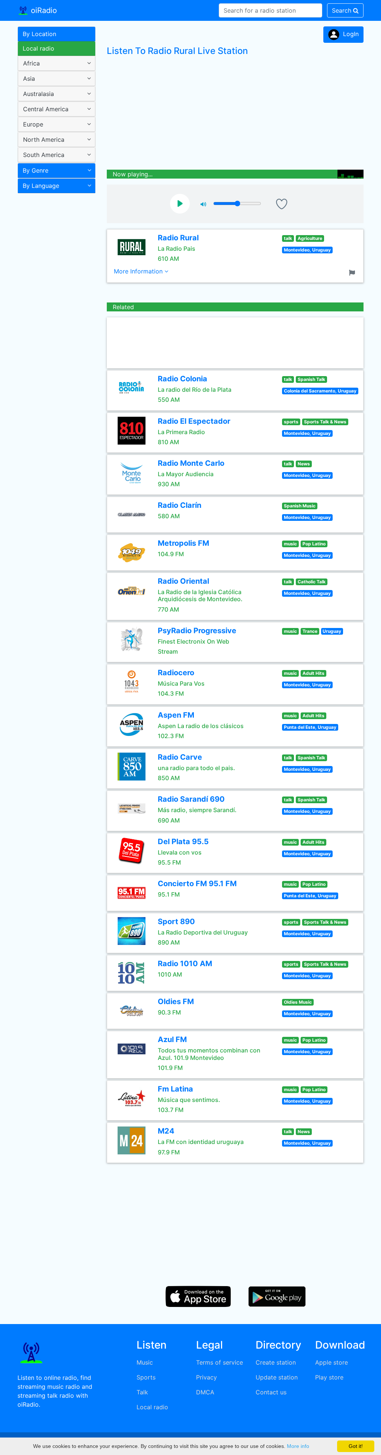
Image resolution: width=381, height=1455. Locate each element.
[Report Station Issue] (353, 272)
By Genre (35, 170)
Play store (329, 1377)
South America (43, 154)
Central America (45, 109)
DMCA (205, 1392)
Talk (142, 1392)
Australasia (38, 93)
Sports (146, 1377)
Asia (29, 78)
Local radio (38, 48)
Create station (276, 1362)
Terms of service (219, 1362)
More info (298, 1446)
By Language (41, 185)
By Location (39, 34)
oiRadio (43, 10)
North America (43, 139)
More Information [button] (139, 271)
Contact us (271, 1392)
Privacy (206, 1377)
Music (145, 1362)
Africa (31, 63)
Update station (277, 1377)
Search (342, 10)
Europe (33, 124)
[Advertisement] (53, 314)
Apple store (331, 1362)
